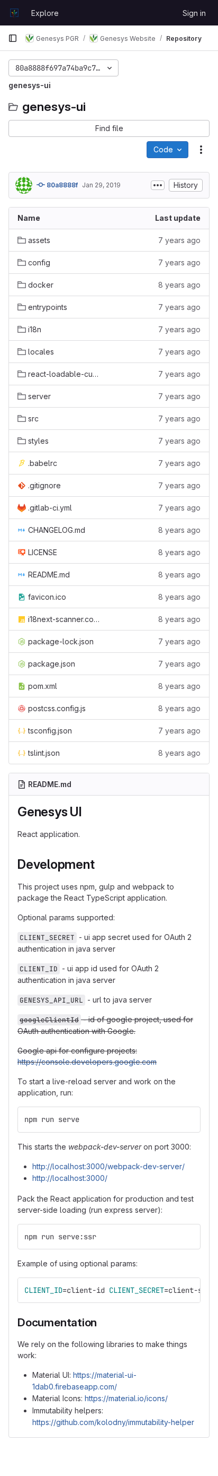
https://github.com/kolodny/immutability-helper (113, 1422)
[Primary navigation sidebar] (12, 38)
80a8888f (61, 185)
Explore (45, 13)
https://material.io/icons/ (126, 1398)
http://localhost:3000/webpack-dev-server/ (108, 1166)
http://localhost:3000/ (69, 1177)
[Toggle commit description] (158, 185)
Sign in (194, 13)
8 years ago (179, 284)
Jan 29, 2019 (101, 185)
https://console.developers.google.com (87, 1061)
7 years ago (179, 240)
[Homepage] (14, 12)
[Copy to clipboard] (187, 1119)
